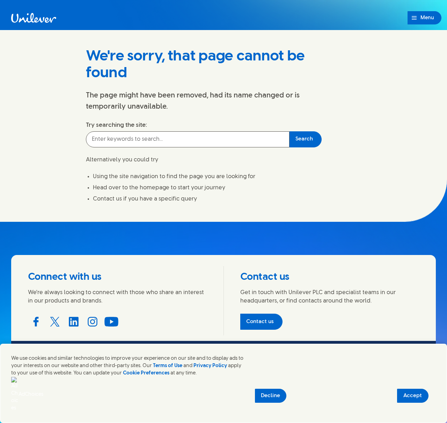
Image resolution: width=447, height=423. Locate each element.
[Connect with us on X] (54, 321)
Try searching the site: (116, 125)
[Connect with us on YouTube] (111, 321)
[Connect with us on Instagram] (92, 321)
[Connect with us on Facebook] (36, 321)
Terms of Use (167, 366)
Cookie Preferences (146, 373)
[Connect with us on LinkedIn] (73, 321)
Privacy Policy (210, 366)
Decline (270, 396)
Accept (412, 396)
